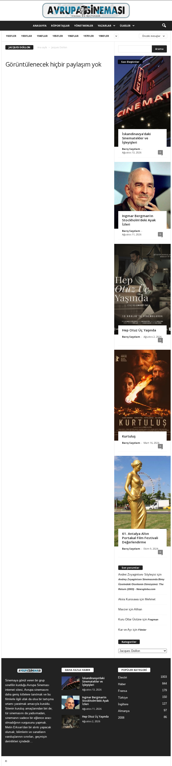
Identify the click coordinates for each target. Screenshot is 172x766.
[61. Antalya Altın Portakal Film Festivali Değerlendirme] (142, 501)
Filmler (142, 629)
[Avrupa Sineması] (86, 10)
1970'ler (88, 36)
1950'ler (57, 36)
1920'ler (11, 36)
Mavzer (123, 609)
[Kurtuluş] (142, 395)
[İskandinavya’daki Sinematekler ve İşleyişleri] (142, 101)
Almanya (123, 711)
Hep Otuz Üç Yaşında (139, 330)
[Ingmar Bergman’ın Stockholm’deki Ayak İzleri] (142, 195)
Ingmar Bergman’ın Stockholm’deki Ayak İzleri (139, 219)
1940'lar (42, 36)
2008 (121, 717)
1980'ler (104, 36)
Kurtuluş (128, 436)
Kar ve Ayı (125, 629)
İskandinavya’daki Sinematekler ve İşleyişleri (136, 138)
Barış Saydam (131, 149)
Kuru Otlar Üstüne (130, 619)
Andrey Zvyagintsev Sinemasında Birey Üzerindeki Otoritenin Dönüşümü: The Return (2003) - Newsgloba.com (141, 584)
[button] (164, 26)
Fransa (122, 691)
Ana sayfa (42, 47)
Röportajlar (60, 25)
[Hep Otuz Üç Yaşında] (142, 289)
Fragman (153, 619)
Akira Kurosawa (128, 599)
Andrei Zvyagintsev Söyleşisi (137, 574)
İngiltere (123, 704)
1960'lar (73, 36)
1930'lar (26, 36)
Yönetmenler (83, 25)
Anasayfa (40, 25)
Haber (122, 684)
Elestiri (122, 677)
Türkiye (123, 697)
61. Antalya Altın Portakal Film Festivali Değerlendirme (140, 537)
